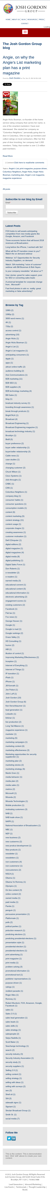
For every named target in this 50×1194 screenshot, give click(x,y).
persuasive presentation (18, 914)
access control (13, 330)
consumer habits (14, 500)
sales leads (12, 1022)
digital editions (13, 544)
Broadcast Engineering (17, 423)
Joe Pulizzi (12, 690)
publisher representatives (18, 979)
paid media (12, 902)
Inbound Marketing (33, 1184)
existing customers (15, 605)
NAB (9, 813)
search (10, 1050)
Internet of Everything (17, 665)
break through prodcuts (17, 411)
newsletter (12, 853)
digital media (13, 556)
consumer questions (16, 504)
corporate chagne (15, 528)
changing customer (15, 468)
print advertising (14, 954)
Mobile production (15, 805)
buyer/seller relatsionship (18, 451)
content (10, 512)
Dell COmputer (14, 540)
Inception (11, 661)
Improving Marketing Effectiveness (22, 657)
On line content (14, 890)
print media (12, 963)
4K (8, 322)
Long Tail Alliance (15, 726)
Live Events (9, 1187)
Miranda (11, 797)
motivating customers (16, 809)
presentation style (15, 942)
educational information (17, 593)
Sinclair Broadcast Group (18, 1110)
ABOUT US (16, 19)
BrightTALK (12, 415)
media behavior (14, 777)
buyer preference (15, 443)
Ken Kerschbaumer (16, 706)
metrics (10, 789)
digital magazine (14, 548)
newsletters (12, 858)
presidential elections (16, 950)
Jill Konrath (12, 685)
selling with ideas (14, 1082)
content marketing (15, 516)
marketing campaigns (17, 742)
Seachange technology (17, 1046)
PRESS (41, 19)
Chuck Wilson (13, 472)
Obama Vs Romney (16, 882)
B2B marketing (14, 379)
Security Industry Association (20, 1058)
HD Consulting (13, 641)
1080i (9, 310)
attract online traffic (15, 367)
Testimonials (21, 1187)
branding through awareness (20, 407)
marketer (11, 734)
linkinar (10, 718)
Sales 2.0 (11, 1014)
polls (9, 922)
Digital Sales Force (15, 564)
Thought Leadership (37, 1187)
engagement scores (16, 601)
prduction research (15, 930)
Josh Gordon (14, 78)
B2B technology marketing (19, 391)
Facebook (11, 609)
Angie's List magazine (34, 175)
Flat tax (10, 613)
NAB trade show (14, 817)
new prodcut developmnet (18, 845)
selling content (13, 1074)
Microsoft (11, 793)
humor (10, 645)
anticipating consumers (17, 355)
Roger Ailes (12, 995)
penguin (11, 910)
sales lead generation (17, 1018)
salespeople (12, 1034)
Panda (10, 906)
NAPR (10, 821)
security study (13, 1062)
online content (13, 894)
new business (13, 837)
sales (9, 1010)
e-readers (11, 577)
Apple (10, 358)
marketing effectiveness (17, 750)
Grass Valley (13, 637)
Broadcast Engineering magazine (22, 427)
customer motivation (16, 536)
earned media (13, 580)
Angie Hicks (27, 172)
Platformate (12, 918)
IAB (9, 649)
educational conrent (16, 585)
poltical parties (13, 926)
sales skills (12, 1026)
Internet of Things (15, 669)
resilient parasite (14, 991)
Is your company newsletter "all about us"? (24, 271)
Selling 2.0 (12, 1070)
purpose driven (40, 168)
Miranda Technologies (17, 801)
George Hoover (14, 621)
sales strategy (13, 1030)
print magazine (26, 168)
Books (25, 1190)
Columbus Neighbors (12, 172)
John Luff (11, 694)
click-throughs (13, 480)
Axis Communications (17, 375)
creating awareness (16, 532)
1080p (10, 314)
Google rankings (14, 633)
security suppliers (15, 1066)
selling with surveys (16, 1086)
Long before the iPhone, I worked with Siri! (24, 247)
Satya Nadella (13, 1038)
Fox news (11, 617)
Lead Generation (16, 1184)
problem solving (14, 967)
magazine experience (12, 178)
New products (13, 850)
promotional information (17, 971)
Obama (10, 878)
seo (9, 1090)
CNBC (10, 484)
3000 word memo (15, 318)
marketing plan (17, 175)
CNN (9, 488)
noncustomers (13, 870)
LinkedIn (11, 714)
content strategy (15, 520)
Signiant (11, 1106)
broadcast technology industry (20, 431)
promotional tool (14, 975)
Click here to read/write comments (29, 162)
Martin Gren (12, 773)
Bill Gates (11, 395)
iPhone (10, 681)
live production (13, 722)
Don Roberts (13, 568)
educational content (16, 589)
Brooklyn (11, 435)
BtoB (9, 439)
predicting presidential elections (21, 938)
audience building (15, 371)
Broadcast (12, 419)
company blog (13, 496)
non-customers (14, 862)
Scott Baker (12, 1042)
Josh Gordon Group (16, 702)
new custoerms (14, 841)
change (10, 463)
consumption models (16, 508)
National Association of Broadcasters (23, 825)
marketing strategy (15, 769)
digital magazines (15, 552)
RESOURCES (32, 19)
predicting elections (16, 934)
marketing (11, 738)
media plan (12, 781)
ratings (10, 987)
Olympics (11, 886)
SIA (9, 1098)
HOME (8, 19)
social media (13, 1118)
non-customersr (14, 866)
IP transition (12, 673)
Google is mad (13, 629)
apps (9, 363)
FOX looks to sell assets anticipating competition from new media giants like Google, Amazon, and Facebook (23, 234)
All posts (6, 189)
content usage (13, 524)
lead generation (14, 710)
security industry (14, 1054)
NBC (9, 829)
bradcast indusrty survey (18, 403)
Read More (8, 156)
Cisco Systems (14, 476)
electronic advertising (16, 597)
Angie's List (14, 168)
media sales (12, 785)
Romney (11, 999)
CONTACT (24, 23)
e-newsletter (12, 572)
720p (9, 326)
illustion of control (15, 653)
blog (9, 399)
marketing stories (15, 765)
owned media (13, 898)
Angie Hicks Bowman (16, 342)
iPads (9, 677)
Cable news (12, 455)
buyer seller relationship (18, 447)
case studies (13, 459)
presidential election (16, 946)
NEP (9, 833)
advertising (12, 334)
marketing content (15, 746)
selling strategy (14, 1078)
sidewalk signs (13, 1102)
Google (10, 625)
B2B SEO (11, 383)
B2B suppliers (13, 387)
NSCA (10, 874)
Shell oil (10, 1094)
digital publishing (14, 560)
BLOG (24, 19)
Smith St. (11, 1114)
